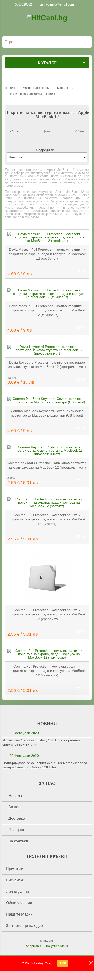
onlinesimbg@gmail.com (57, 4)
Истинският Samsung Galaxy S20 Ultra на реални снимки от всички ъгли (41, 742)
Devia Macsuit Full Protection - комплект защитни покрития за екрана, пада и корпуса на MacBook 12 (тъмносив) (47, 310)
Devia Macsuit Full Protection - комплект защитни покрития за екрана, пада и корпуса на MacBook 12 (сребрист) (47, 254)
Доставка (16, 818)
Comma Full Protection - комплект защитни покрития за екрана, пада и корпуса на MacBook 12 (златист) (47, 519)
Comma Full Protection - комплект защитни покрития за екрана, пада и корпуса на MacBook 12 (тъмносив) (47, 670)
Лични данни (17, 891)
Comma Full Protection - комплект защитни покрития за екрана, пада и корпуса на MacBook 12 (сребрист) (47, 614)
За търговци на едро (24, 926)
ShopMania (33, 946)
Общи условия (19, 903)
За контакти (18, 841)
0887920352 (23, 4)
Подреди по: (46, 150)
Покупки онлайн (57, 946)
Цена (46, 131)
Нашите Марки (19, 914)
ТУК (63, 963)
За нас (14, 807)
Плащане (16, 830)
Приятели (14, 869)
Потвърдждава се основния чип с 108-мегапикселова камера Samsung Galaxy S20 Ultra (44, 765)
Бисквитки (15, 880)
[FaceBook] (12, 79)
